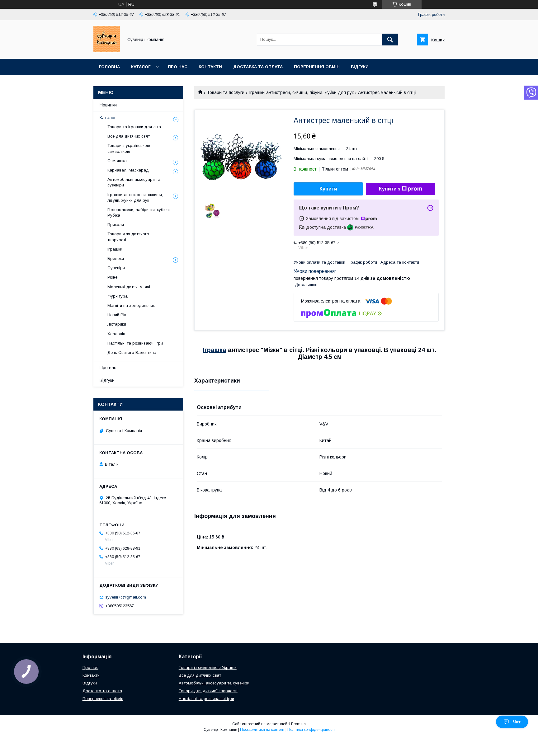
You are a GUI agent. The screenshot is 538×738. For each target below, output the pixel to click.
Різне (112, 277)
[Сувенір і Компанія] (106, 50)
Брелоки (115, 258)
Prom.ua (298, 724)
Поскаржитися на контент (262, 729)
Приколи (115, 224)
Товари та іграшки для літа (134, 127)
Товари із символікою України (208, 667)
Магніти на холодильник (131, 305)
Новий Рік (116, 315)
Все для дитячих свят (128, 136)
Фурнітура (117, 296)
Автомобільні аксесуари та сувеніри (133, 182)
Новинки (108, 104)
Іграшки (114, 249)
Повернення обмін (317, 66)
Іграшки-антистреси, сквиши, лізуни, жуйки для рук (301, 92)
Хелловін (116, 333)
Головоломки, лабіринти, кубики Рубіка (138, 212)
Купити (328, 188)
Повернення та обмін (103, 698)
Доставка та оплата (258, 66)
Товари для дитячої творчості (208, 691)
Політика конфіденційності (311, 729)
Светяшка (117, 160)
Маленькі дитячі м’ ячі (128, 286)
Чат (517, 721)
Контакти (210, 66)
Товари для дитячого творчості (128, 237)
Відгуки (360, 66)
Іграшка (214, 349)
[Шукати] (390, 39)
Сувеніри (116, 268)
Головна (109, 66)
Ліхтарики (116, 324)
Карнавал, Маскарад (128, 170)
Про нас (177, 66)
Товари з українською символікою (128, 148)
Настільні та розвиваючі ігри (135, 343)
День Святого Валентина (131, 352)
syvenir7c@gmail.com (125, 597)
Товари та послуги (225, 92)
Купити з (389, 188)
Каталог (140, 66)
